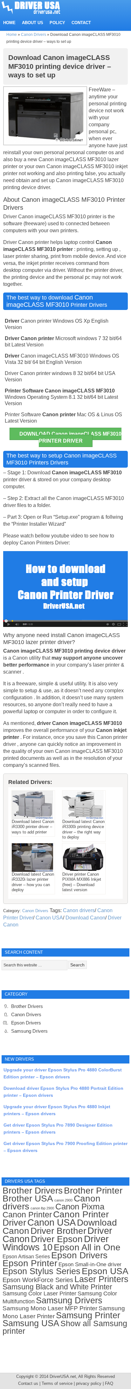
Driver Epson (57, 1239)
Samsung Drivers (29, 1031)
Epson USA (105, 1271)
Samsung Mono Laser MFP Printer (50, 1308)
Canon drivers (79, 910)
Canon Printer (27, 1214)
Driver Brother (58, 1231)
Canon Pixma (79, 1206)
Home (11, 34)
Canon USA (49, 917)
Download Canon (85, 917)
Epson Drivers (26, 1022)
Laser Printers (101, 1279)
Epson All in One (87, 1247)
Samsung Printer (88, 1315)
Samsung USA (31, 1323)
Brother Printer (93, 1190)
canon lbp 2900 (42, 1208)
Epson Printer (30, 1263)
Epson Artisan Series (26, 1256)
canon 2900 (63, 1200)
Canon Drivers (33, 34)
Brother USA (28, 1198)
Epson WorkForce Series (38, 1279)
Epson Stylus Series (41, 1271)
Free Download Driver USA (37, 7)
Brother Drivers (27, 1006)
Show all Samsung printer (65, 1327)
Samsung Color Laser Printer (39, 1293)
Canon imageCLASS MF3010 (49, 301)
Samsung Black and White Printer (57, 1287)
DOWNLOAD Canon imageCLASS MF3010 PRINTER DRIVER (70, 437)
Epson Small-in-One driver (90, 1264)
